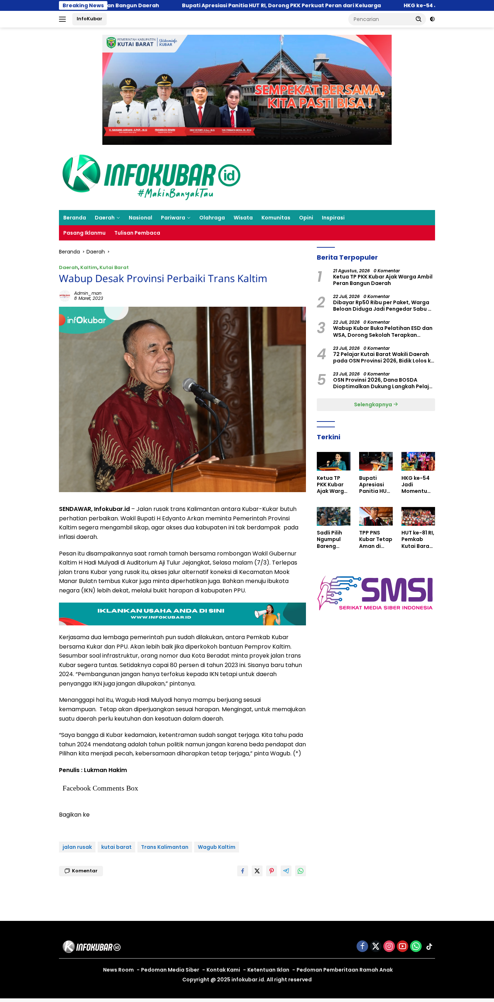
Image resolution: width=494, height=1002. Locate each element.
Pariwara (173, 217)
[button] (419, 19)
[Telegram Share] (286, 870)
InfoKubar (89, 18)
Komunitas (275, 217)
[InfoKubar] (151, 177)
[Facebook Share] (242, 870)
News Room (118, 969)
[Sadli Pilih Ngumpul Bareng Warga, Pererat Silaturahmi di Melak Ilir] (333, 516)
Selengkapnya (373, 404)
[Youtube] (402, 946)
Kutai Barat (114, 267)
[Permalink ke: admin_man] (65, 295)
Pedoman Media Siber (170, 969)
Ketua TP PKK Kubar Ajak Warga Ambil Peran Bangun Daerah (383, 279)
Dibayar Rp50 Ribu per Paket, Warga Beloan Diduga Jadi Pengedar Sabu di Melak (383, 305)
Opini (306, 217)
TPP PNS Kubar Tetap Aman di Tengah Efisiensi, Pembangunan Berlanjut (375, 539)
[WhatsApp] (416, 946)
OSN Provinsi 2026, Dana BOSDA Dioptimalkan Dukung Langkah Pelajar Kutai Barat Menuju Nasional (384, 383)
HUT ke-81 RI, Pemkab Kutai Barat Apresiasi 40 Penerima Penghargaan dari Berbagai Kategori (418, 539)
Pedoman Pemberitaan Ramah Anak (345, 969)
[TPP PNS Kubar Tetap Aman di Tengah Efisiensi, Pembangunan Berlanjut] (376, 516)
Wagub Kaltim (216, 847)
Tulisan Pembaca (137, 232)
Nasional (140, 217)
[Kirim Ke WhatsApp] (300, 870)
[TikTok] (429, 946)
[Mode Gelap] (432, 19)
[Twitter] (376, 946)
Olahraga (212, 217)
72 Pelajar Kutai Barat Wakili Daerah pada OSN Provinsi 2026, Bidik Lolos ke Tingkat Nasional (383, 357)
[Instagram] (389, 946)
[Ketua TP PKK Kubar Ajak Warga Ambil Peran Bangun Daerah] (333, 461)
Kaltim (88, 267)
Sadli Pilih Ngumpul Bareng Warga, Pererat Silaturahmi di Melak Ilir (332, 539)
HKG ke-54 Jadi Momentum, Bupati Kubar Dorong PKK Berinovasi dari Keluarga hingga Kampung (417, 484)
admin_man (88, 293)
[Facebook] (362, 946)
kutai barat (116, 847)
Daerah (105, 217)
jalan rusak (77, 847)
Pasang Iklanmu (84, 232)
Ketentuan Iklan (268, 969)
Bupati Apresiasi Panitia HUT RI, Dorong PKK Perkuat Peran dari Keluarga (238, 5)
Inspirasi (333, 217)
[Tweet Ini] (257, 870)
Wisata (243, 217)
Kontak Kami (223, 969)
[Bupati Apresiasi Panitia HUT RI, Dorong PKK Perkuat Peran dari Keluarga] (376, 461)
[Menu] (64, 19)
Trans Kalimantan (164, 847)
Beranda (74, 217)
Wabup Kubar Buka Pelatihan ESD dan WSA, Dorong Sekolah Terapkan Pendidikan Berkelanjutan (383, 331)
